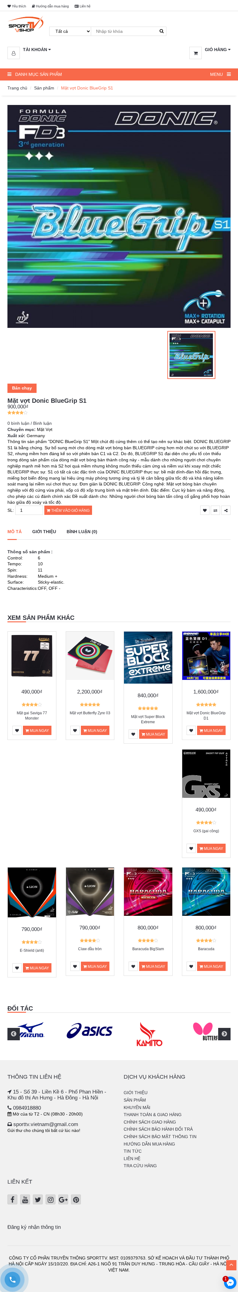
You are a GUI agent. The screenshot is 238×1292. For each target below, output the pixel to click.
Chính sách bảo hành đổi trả (158, 1129)
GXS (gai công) (206, 831)
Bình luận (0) (82, 531)
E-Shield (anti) (32, 950)
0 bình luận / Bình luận (29, 423)
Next (224, 1034)
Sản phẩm (44, 87)
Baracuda (206, 949)
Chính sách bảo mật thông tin (160, 1136)
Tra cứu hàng (140, 1165)
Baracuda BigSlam (148, 949)
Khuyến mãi (137, 1107)
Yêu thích (18, 6)
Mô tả (14, 531)
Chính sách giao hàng (150, 1122)
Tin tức (133, 1151)
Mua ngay (39, 731)
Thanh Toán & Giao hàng (153, 1114)
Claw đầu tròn (90, 949)
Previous (13, 1034)
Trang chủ (17, 87)
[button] (29, 50)
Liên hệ (84, 6)
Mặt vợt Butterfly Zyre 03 (90, 713)
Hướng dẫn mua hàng (52, 6)
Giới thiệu (44, 531)
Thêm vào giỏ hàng (70, 510)
